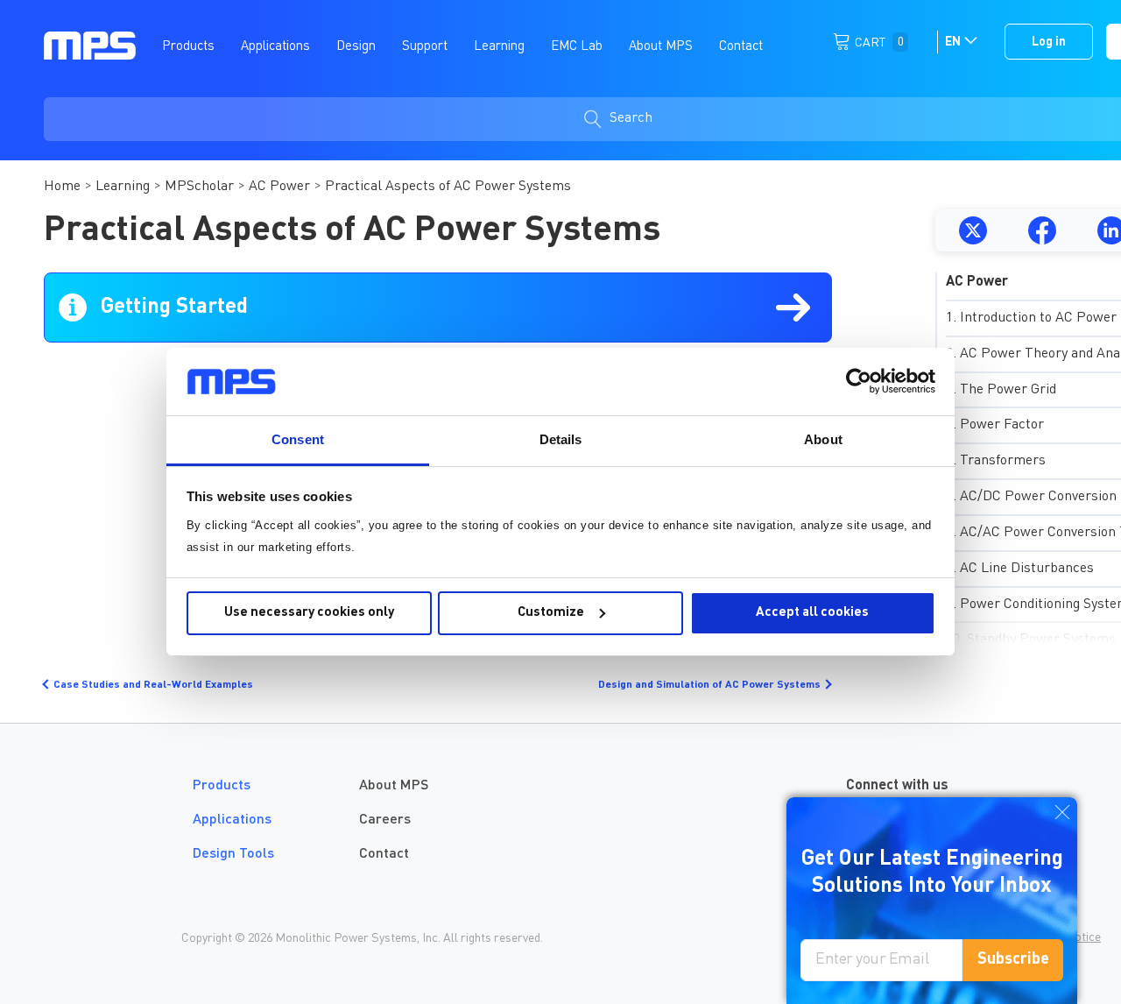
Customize (551, 612)
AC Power (279, 187)
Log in (1049, 42)
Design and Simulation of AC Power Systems (709, 685)
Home (62, 187)
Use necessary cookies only (309, 612)
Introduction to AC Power (1038, 318)
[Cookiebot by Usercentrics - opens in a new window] (858, 381)
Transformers (1003, 461)
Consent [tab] (297, 439)
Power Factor (1002, 425)
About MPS (393, 786)
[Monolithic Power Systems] (90, 45)
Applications (232, 820)
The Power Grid (1008, 390)
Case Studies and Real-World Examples (153, 685)
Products (221, 786)
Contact (384, 854)
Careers (385, 820)
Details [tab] (560, 439)
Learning (122, 187)
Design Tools (233, 854)
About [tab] (823, 439)
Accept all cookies (812, 612)
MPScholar (199, 187)
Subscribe (1013, 959)
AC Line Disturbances (1027, 569)
